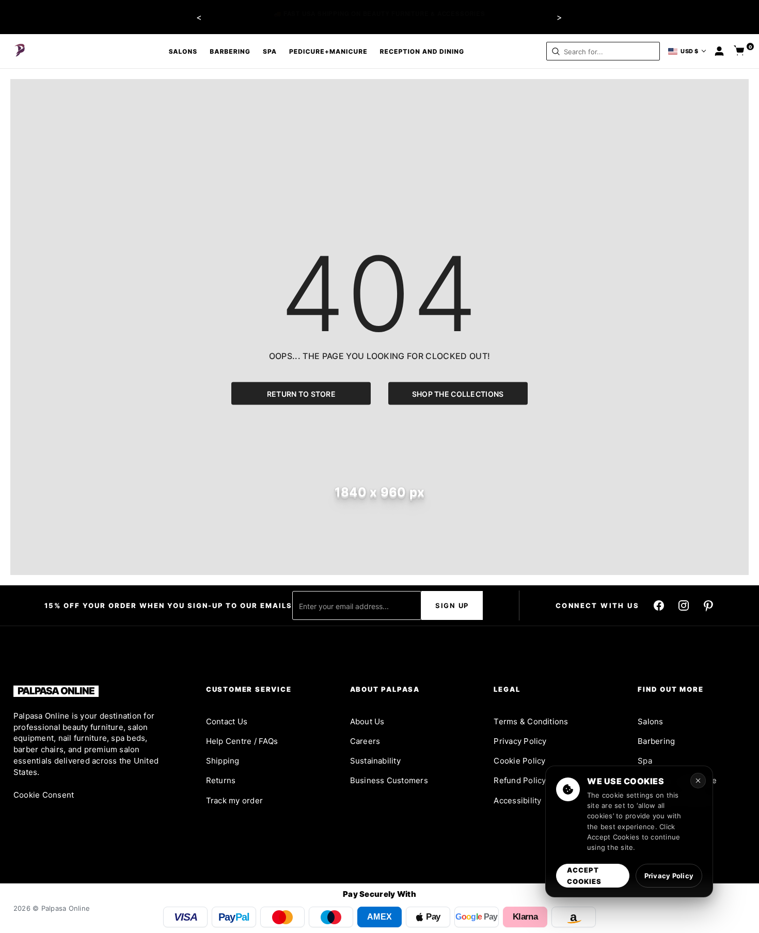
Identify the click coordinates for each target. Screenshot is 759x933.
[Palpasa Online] (20, 51)
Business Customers (389, 780)
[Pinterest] (708, 605)
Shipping (223, 761)
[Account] (719, 51)
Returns (221, 780)
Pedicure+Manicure (328, 51)
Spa (270, 51)
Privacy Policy (520, 741)
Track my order (234, 800)
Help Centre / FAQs (242, 741)
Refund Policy (520, 780)
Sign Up (452, 605)
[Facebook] (659, 605)
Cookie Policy (519, 761)
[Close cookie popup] (698, 780)
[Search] (556, 51)
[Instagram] (683, 605)
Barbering (230, 51)
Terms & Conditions (531, 721)
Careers (365, 741)
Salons (183, 51)
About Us (367, 721)
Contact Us (226, 721)
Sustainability (375, 761)
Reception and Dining (422, 51)
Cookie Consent (43, 795)
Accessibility (517, 800)
